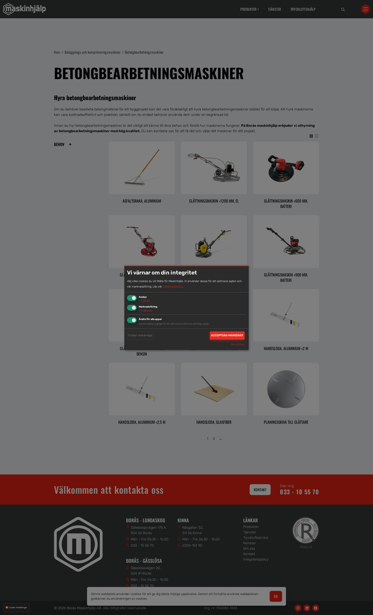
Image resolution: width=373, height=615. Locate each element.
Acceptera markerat (227, 335)
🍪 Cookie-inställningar (16, 607)
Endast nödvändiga (140, 335)
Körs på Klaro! (237, 344)
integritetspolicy (172, 286)
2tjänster (146, 310)
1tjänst (144, 300)
